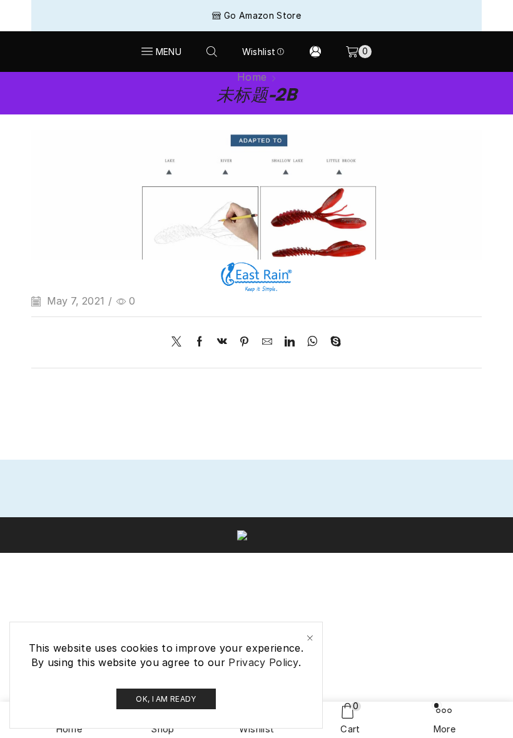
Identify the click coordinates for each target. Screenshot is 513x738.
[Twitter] (179, 342)
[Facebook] (199, 342)
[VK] (222, 342)
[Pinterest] (244, 342)
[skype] (332, 342)
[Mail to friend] (267, 342)
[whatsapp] (312, 342)
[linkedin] (289, 342)
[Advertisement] (256, 165)
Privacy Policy (263, 662)
